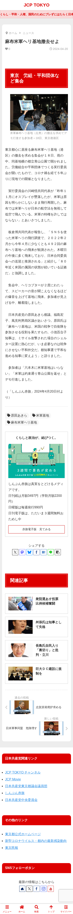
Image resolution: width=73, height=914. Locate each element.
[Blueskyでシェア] (29, 552)
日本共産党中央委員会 (21, 800)
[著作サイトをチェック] (22, 889)
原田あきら (19, 415)
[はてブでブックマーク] (44, 552)
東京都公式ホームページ (23, 834)
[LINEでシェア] (51, 552)
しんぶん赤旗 (15, 793)
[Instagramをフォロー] (44, 889)
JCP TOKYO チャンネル (23, 772)
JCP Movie (13, 779)
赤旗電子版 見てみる (36, 529)
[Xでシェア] (15, 552)
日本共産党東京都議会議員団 (26, 786)
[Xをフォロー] (29, 889)
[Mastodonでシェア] (22, 552)
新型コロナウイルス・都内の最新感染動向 (36, 841)
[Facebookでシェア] (36, 552)
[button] (58, 552)
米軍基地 (42, 415)
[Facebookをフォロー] (36, 889)
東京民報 (11, 847)
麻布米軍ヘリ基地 (24, 422)
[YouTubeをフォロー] (51, 889)
